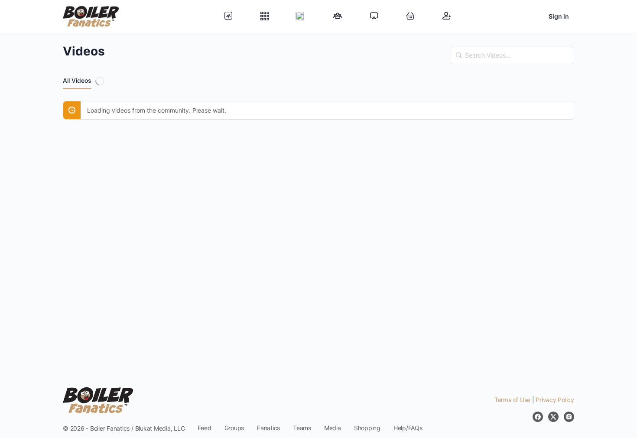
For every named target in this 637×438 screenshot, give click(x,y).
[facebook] (538, 417)
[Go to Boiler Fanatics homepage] (91, 16)
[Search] (459, 50)
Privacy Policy (555, 399)
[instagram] (569, 417)
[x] (553, 417)
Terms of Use (512, 399)
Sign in (559, 16)
